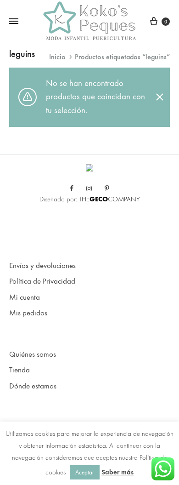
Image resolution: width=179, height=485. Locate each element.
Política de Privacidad (42, 281)
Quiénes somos (32, 354)
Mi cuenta (24, 297)
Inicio (57, 56)
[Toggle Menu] (13, 22)
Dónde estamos (32, 386)
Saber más (117, 472)
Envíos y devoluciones (42, 265)
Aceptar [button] (84, 472)
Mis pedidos (28, 313)
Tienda (19, 370)
